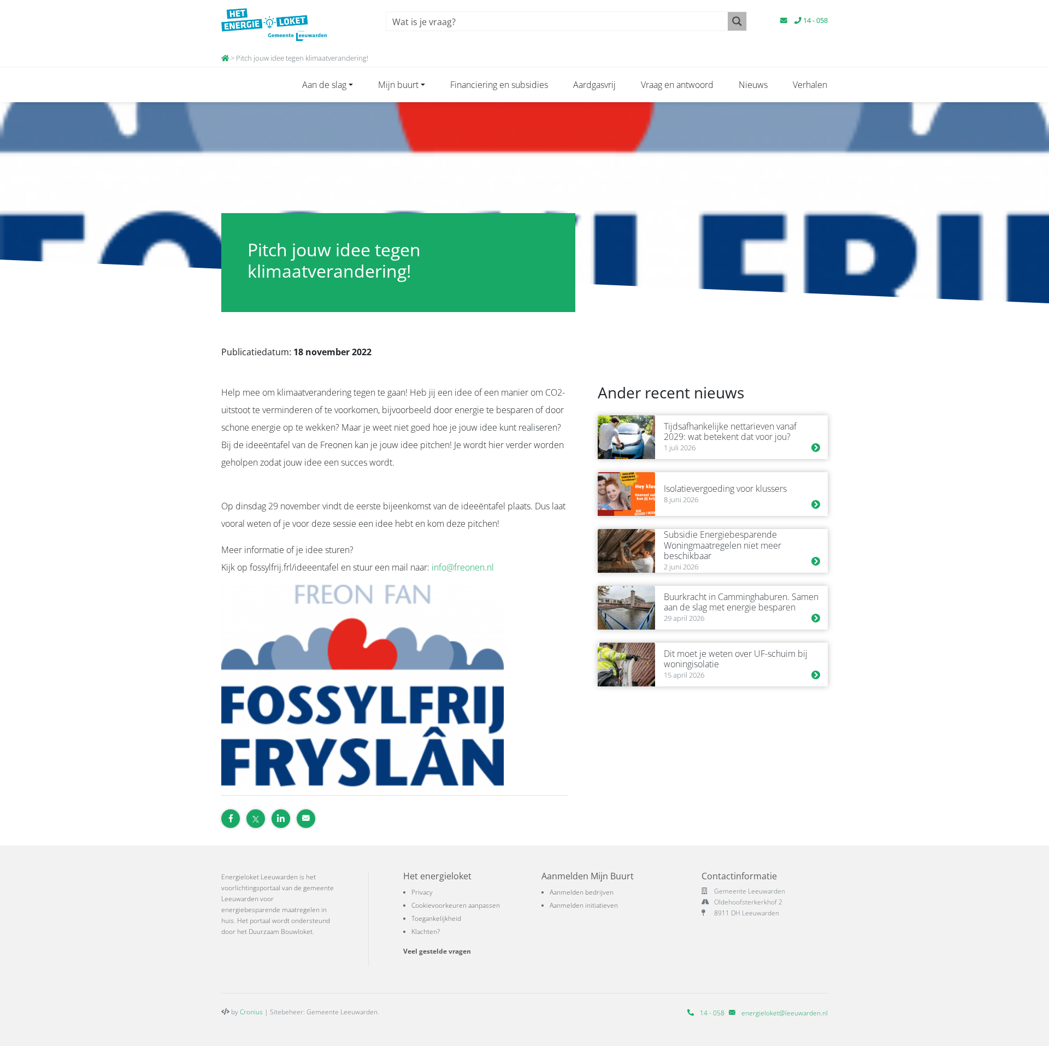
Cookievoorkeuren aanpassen (455, 905)
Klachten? (425, 931)
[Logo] (291, 24)
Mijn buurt (398, 85)
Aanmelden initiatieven (584, 905)
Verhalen (810, 85)
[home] (225, 58)
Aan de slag (324, 85)
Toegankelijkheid (436, 918)
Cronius (251, 1011)
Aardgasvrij (594, 85)
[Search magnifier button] (737, 21)
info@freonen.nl (463, 567)
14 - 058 (815, 20)
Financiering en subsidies (499, 85)
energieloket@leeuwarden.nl (784, 1013)
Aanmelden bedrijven (582, 892)
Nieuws (753, 85)
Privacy (422, 892)
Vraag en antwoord (677, 85)
